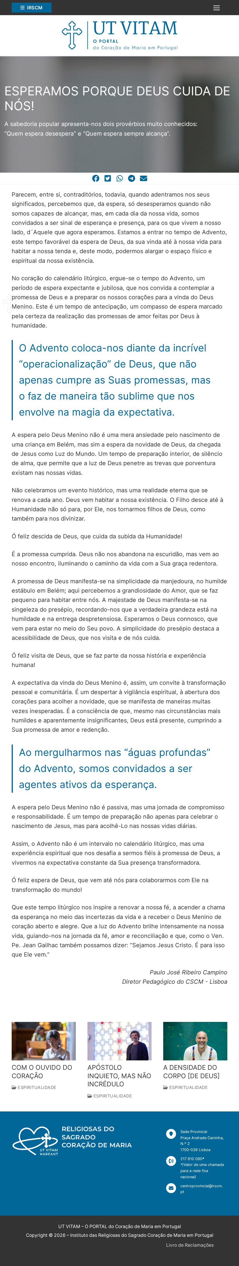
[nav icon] (216, 7)
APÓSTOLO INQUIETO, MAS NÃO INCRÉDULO (119, 1076)
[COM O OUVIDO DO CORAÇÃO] (44, 1041)
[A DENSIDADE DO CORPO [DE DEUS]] (195, 1041)
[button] (95, 178)
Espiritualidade (37, 1087)
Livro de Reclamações (190, 1245)
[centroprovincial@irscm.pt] (195, 1189)
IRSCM (34, 7)
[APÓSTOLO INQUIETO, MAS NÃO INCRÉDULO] (119, 1041)
